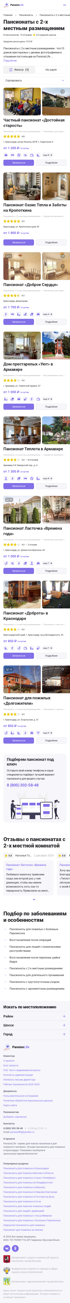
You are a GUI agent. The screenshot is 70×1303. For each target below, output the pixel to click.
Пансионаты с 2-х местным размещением (36, 968)
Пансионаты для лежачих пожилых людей (27, 1206)
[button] (62, 101)
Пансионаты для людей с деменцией (23, 1211)
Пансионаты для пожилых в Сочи (22, 1201)
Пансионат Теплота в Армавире (33, 449)
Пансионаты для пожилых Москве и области (28, 1173)
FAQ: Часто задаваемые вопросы (21, 1070)
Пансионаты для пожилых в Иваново (24, 1187)
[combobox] (35, 80)
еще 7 (46, 563)
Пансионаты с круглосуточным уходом (34, 982)
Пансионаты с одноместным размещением (37, 988)
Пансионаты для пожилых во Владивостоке (28, 1182)
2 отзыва (32, 544)
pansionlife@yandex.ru (22, 1132)
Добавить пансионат (15, 1116)
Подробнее (51, 162)
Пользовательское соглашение (20, 1096)
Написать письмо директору (19, 1079)
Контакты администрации (18, 1075)
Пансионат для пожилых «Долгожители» (26, 701)
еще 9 (46, 733)
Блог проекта (10, 1065)
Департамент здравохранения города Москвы (38, 1281)
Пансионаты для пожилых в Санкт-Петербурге (29, 1177)
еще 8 (46, 155)
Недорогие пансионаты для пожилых (24, 1225)
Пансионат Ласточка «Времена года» (32, 531)
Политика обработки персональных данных (28, 1100)
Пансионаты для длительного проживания (37, 975)
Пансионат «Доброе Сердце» (30, 284)
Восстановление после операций (30, 940)
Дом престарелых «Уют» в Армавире (28, 367)
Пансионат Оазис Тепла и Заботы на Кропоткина (35, 208)
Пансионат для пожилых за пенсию (23, 1229)
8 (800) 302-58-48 (23, 785)
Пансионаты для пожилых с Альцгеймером (27, 1215)
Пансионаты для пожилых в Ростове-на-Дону (28, 1196)
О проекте (8, 1060)
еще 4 (46, 314)
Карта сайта (10, 1105)
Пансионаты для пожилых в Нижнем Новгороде (30, 1192)
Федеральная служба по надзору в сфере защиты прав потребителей (34, 1270)
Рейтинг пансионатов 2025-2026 (21, 1084)
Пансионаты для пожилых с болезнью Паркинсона (31, 1220)
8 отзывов (33, 460)
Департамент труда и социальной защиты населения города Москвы (35, 1259)
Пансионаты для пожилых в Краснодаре (26, 1168)
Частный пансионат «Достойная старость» (34, 123)
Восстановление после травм (56, 375)
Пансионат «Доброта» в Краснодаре (25, 616)
